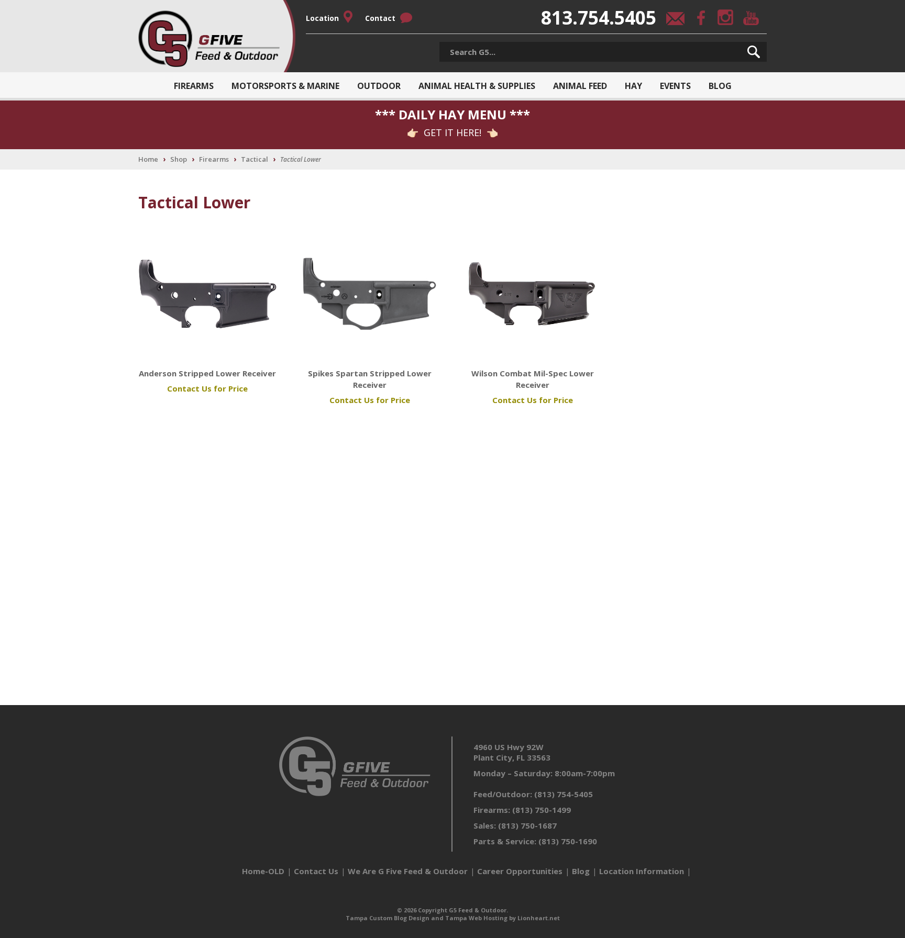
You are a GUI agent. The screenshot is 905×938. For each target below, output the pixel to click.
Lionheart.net (538, 918)
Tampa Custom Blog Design (387, 918)
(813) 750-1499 (541, 810)
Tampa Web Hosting (476, 918)
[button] (754, 52)
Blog (720, 86)
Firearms (194, 86)
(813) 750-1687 (527, 825)
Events (675, 86)
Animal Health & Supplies (476, 86)
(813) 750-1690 (567, 841)
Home (148, 159)
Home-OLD (263, 871)
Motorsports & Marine (285, 86)
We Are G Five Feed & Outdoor (408, 871)
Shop (178, 159)
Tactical (254, 159)
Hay (633, 86)
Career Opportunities (519, 871)
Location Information (641, 871)
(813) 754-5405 (563, 794)
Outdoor (379, 86)
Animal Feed (580, 86)
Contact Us (316, 871)
